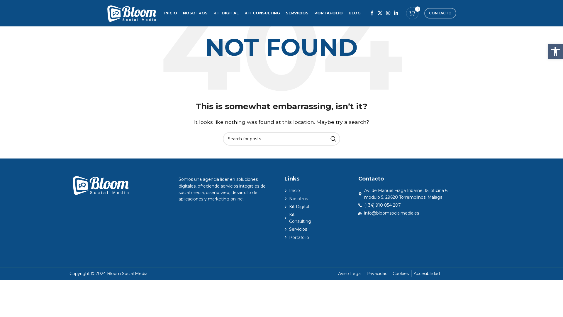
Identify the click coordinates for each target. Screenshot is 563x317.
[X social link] (380, 13)
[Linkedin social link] (396, 13)
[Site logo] (131, 13)
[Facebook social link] (372, 13)
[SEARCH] (333, 139)
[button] (555, 51)
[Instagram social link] (388, 13)
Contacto (440, 13)
